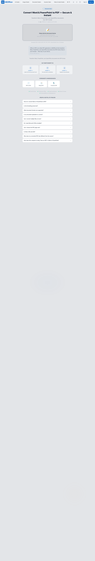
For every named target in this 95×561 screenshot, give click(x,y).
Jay (40, 21)
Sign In (85, 2)
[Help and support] (80, 2)
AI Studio (17, 2)
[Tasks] (76, 2)
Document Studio (36, 2)
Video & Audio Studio (59, 2)
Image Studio (26, 2)
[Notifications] (73, 2)
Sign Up (91, 2)
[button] (47, 32)
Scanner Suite (47, 2)
